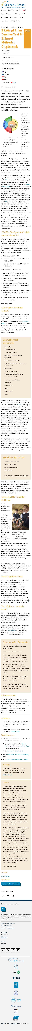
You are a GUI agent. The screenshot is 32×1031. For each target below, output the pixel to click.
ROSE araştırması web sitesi (14, 751)
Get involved (5, 21)
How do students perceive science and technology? (17, 745)
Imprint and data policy (7, 928)
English (6, 72)
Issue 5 (20, 27)
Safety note (4, 935)
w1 (6, 179)
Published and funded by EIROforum (10, 1024)
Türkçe (5, 79)
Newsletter (11, 10)
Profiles (8, 61)
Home (3, 14)
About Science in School (8, 924)
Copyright (4, 932)
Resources (15, 61)
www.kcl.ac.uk (15, 731)
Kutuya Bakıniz (12, 630)
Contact (3, 10)
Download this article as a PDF (10, 884)
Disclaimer (4, 937)
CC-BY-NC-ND (5, 876)
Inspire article (27, 30)
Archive (3, 941)
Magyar (6, 77)
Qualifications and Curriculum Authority (17, 754)
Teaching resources (14, 64)
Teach (11, 17)
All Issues (18, 14)
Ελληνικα (6, 74)
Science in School (5, 27)
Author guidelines (15, 21)
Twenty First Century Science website (17, 760)
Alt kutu (18, 405)
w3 (28, 602)
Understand (4, 17)
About (21, 17)
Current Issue (10, 14)
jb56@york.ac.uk (7, 775)
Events (16, 17)
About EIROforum (6, 926)
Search (18, 10)
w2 (6, 201)
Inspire (24, 14)
